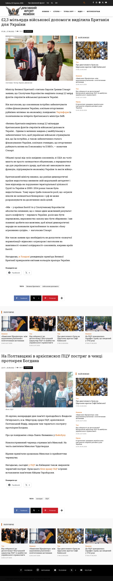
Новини (28, 31)
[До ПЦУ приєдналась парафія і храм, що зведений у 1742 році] (98, 323)
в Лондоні (24, 256)
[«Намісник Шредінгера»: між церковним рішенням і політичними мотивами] (14, 323)
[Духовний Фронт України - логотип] (21, 11)
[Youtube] (105, 2)
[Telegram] (99, 2)
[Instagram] (96, 2)
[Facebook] (93, 2)
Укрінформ (62, 112)
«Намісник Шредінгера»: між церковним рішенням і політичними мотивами (91, 80)
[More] (62, 298)
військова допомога (50, 286)
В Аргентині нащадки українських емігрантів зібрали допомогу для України (89, 106)
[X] (102, 2)
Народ (78, 101)
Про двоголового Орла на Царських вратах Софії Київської (91, 65)
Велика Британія (33, 286)
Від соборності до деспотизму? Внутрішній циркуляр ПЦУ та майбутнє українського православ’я (91, 93)
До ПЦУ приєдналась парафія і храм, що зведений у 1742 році (98, 338)
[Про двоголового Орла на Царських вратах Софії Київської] (91, 51)
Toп (77, 62)
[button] (84, 3)
